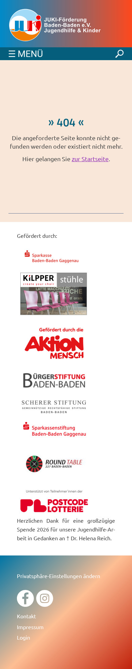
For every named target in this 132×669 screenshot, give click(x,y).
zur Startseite (90, 158)
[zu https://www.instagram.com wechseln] (44, 604)
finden (119, 52)
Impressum (30, 626)
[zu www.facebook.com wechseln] (25, 604)
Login (23, 637)
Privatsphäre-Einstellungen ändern (58, 575)
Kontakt (26, 616)
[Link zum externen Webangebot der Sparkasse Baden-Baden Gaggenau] (54, 264)
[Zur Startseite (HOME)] (66, 25)
